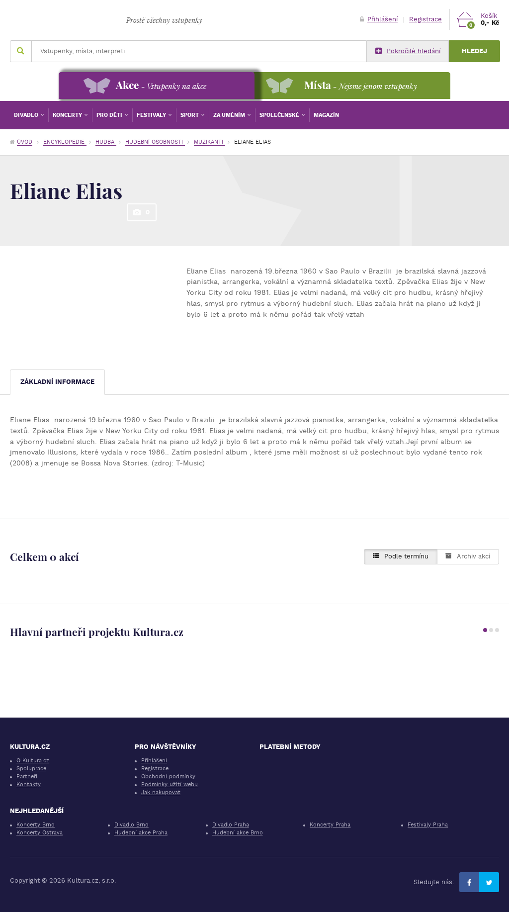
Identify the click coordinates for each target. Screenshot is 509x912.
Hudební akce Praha (141, 832)
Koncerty (68, 115)
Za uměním (230, 115)
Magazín (326, 115)
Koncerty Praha (330, 824)
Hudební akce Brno (237, 832)
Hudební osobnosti (155, 142)
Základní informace (57, 381)
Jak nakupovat (160, 792)
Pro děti (110, 115)
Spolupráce (31, 768)
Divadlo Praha (230, 824)
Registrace (425, 19)
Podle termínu (406, 556)
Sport (190, 115)
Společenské (280, 115)
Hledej (474, 51)
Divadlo (27, 115)
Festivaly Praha (428, 824)
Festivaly (152, 115)
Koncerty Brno (35, 824)
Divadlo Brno (131, 824)
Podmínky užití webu (169, 784)
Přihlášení (382, 19)
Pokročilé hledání (413, 51)
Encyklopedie (64, 142)
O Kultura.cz (32, 760)
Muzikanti (209, 142)
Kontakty (28, 784)
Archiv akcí (473, 556)
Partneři (26, 776)
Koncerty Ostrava (39, 832)
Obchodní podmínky (168, 776)
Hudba (105, 142)
